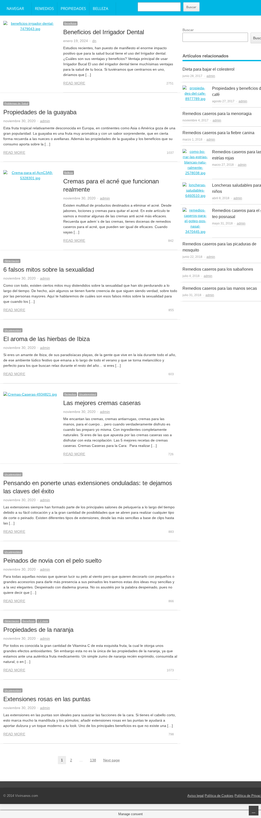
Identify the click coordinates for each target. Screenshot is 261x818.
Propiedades (73, 8)
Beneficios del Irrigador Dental (103, 32)
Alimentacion (11, 260)
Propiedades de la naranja (38, 629)
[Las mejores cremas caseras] (30, 394)
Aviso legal (195, 796)
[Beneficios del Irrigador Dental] (30, 26)
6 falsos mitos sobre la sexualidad (48, 269)
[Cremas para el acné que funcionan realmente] (30, 175)
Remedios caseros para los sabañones (217, 269)
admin (45, 121)
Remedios (44, 8)
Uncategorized (12, 330)
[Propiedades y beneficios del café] (195, 93)
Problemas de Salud (16, 103)
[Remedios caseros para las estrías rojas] (195, 162)
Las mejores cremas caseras (102, 402)
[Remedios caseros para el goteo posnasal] (195, 221)
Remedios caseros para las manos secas (219, 288)
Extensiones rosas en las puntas (46, 699)
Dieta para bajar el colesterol (208, 69)
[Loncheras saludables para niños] (195, 190)
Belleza (100, 8)
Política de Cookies (219, 796)
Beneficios (70, 23)
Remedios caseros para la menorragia (217, 113)
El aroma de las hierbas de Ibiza (46, 338)
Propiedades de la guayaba (39, 112)
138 (94, 760)
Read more (74, 83)
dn (94, 41)
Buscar (191, 7)
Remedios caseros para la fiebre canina (218, 133)
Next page (111, 760)
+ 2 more (43, 621)
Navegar (15, 8)
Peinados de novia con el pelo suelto (52, 560)
